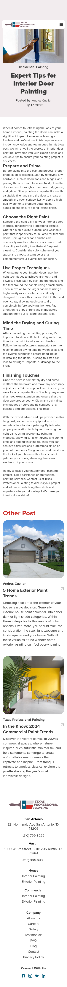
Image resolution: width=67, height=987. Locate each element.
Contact (33, 951)
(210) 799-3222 (34, 836)
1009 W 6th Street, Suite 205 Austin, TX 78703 (33, 851)
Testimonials (33, 934)
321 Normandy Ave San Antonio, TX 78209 (34, 827)
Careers (33, 923)
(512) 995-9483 (34, 860)
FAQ (33, 940)
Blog (33, 946)
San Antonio (34, 819)
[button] (61, 24)
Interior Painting (33, 876)
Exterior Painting (33, 881)
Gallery (33, 929)
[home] (22, 24)
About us (33, 918)
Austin (33, 843)
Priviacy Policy (33, 957)
